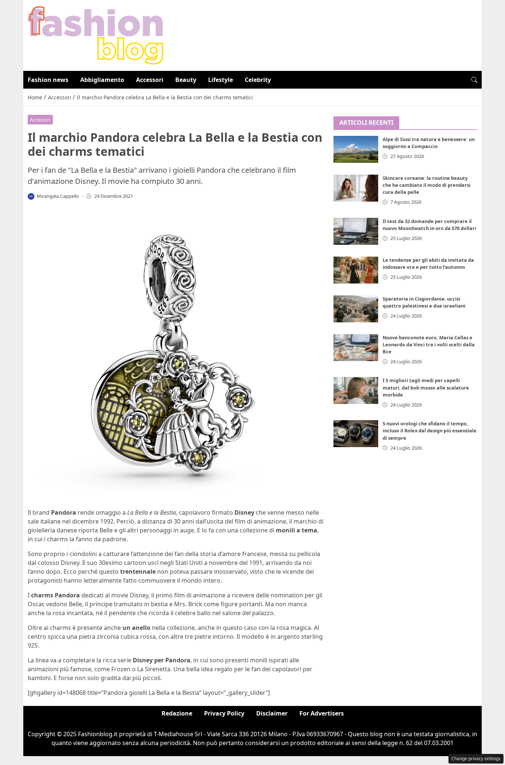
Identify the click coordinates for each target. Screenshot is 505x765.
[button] (474, 79)
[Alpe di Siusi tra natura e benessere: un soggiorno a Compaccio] (356, 149)
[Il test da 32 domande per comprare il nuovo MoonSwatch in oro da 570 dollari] (356, 231)
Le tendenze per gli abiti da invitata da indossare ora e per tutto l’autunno (428, 263)
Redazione (177, 713)
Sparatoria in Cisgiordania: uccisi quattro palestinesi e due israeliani (424, 302)
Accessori (149, 80)
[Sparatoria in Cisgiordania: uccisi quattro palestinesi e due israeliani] (356, 308)
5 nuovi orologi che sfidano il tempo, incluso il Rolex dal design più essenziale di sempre (430, 431)
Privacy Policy (224, 713)
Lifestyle (220, 80)
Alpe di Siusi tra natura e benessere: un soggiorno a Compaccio (429, 143)
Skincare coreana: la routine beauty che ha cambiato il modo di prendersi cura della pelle (427, 185)
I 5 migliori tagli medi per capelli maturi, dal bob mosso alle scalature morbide (426, 387)
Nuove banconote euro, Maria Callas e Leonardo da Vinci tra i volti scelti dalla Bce (429, 345)
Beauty (185, 80)
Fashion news (48, 80)
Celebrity (258, 80)
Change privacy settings (476, 758)
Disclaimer (272, 713)
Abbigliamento (102, 80)
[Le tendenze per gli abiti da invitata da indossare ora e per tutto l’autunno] (356, 270)
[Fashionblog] (95, 35)
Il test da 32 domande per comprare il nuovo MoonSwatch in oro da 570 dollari (429, 224)
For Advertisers (321, 713)
